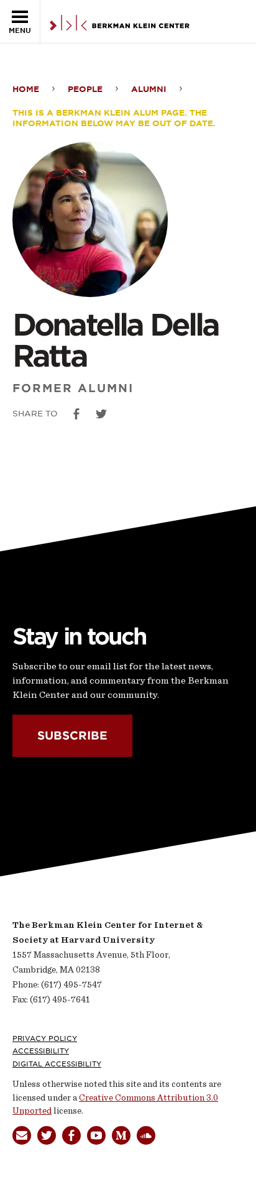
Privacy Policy (44, 1038)
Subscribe (72, 736)
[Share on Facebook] (76, 414)
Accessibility (40, 1051)
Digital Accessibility (56, 1064)
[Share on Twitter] (101, 414)
